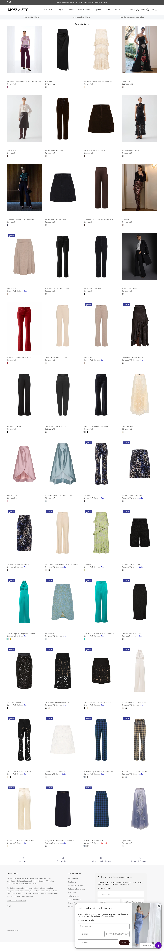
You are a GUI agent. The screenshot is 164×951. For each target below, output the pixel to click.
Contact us (72, 882)
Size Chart (72, 892)
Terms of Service (74, 899)
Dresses (71, 10)
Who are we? (73, 878)
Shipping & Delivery (75, 885)
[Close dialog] (159, 906)
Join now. (124, 942)
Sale (108, 10)
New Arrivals (48, 10)
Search (71, 907)
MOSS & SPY (15, 930)
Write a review (73, 896)
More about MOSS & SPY (16, 901)
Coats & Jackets (84, 10)
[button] (158, 945)
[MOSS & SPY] (18, 10)
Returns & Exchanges (76, 889)
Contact (117, 10)
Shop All (60, 10)
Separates (98, 10)
